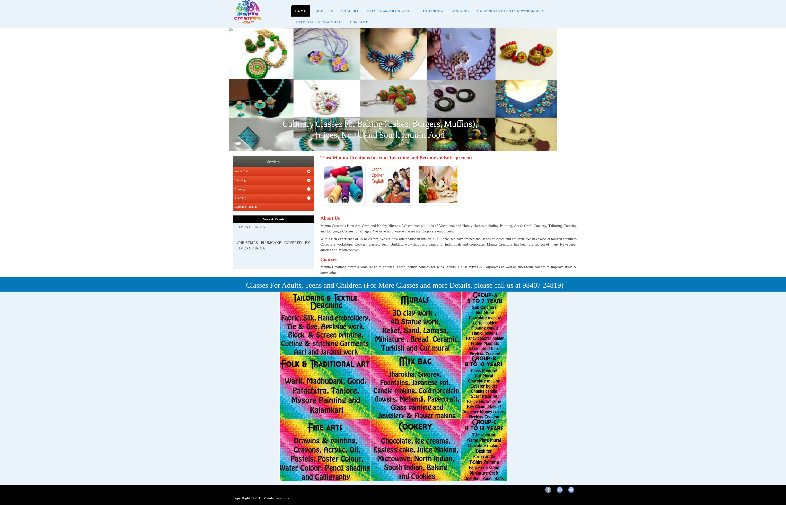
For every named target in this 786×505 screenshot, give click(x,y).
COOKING (460, 10)
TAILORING (432, 10)
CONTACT (359, 22)
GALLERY (350, 10)
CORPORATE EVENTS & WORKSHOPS (510, 10)
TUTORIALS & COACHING (318, 22)
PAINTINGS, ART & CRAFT (390, 10)
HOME (300, 10)
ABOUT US (323, 10)
